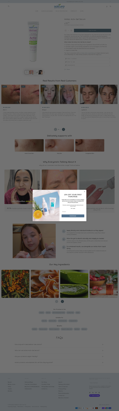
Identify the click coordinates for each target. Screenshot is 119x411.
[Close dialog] (84, 191)
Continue (73, 216)
